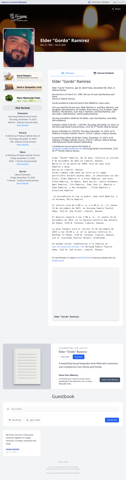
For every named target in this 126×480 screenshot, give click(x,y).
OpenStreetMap (65, 473)
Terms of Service (69, 469)
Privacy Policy (56, 469)
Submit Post (112, 420)
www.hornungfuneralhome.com (68, 247)
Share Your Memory (110, 380)
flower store (58, 260)
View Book (65, 357)
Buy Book (78, 357)
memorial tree (83, 257)
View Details (23, 125)
